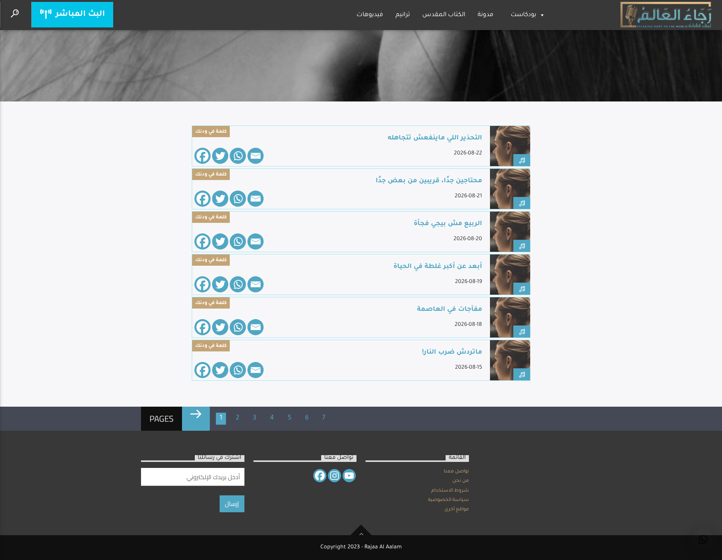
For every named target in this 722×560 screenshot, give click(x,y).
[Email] (255, 156)
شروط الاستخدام (450, 490)
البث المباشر (79, 14)
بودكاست (523, 15)
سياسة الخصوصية (448, 500)
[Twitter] (220, 156)
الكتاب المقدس (443, 15)
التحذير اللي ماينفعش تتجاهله (435, 138)
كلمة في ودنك (211, 132)
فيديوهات (369, 15)
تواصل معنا (456, 471)
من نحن (460, 481)
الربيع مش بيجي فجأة (448, 224)
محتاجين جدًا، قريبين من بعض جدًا (429, 181)
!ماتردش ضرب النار (452, 352)
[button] (703, 539)
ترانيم (403, 15)
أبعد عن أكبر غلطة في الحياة (437, 267)
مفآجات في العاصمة (449, 309)
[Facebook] (202, 156)
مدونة (485, 15)
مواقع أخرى (456, 509)
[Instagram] (334, 475)
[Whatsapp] (238, 156)
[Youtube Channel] (349, 475)
